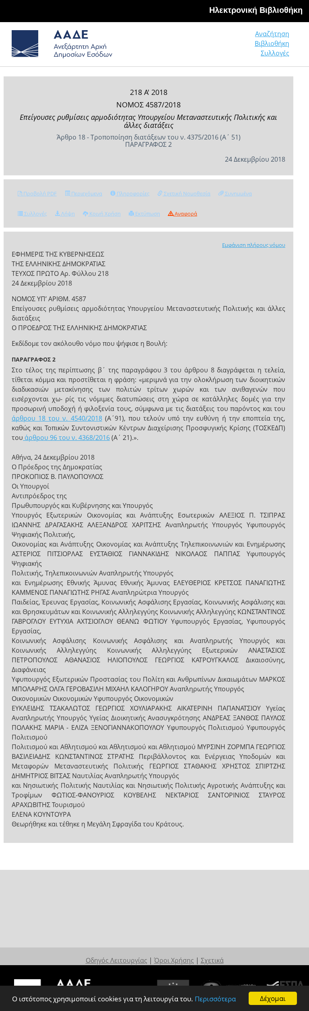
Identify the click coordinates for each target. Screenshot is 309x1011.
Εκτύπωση (147, 213)
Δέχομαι (273, 998)
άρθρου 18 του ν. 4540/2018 (57, 418)
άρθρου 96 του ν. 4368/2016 (66, 437)
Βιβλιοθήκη (272, 43)
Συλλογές (275, 53)
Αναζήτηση (272, 33)
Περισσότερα (215, 998)
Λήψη (67, 213)
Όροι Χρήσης (174, 960)
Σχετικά (212, 960)
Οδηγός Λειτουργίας (116, 960)
